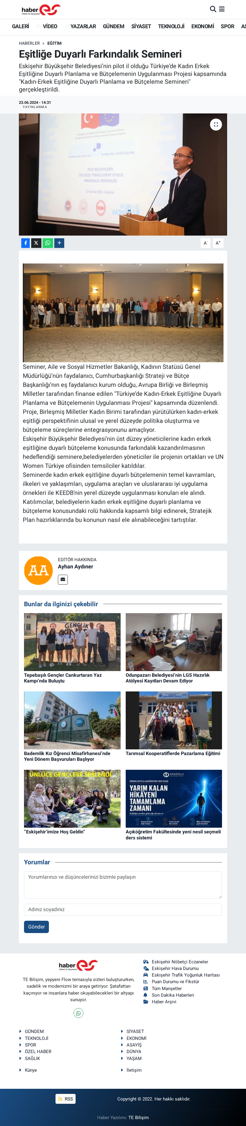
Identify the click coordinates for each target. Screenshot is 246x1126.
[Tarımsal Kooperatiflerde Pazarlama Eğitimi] (174, 720)
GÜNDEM (113, 26)
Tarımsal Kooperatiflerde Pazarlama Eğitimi (173, 753)
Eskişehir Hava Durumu (175, 968)
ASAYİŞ (134, 1045)
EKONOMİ (202, 26)
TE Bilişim (138, 1117)
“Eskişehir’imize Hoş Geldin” (54, 832)
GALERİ (20, 26)
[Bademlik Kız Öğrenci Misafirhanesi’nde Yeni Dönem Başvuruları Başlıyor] (72, 720)
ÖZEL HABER (38, 1051)
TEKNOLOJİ (171, 26)
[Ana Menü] (222, 9)
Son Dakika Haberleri (173, 995)
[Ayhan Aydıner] (38, 570)
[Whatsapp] (78, 1013)
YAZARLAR (83, 26)
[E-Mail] (63, 580)
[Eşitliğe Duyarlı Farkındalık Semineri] (123, 174)
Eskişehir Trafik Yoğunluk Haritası (186, 975)
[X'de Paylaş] (36, 243)
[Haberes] (41, 9)
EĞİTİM (54, 43)
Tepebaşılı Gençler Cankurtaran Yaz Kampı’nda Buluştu (63, 678)
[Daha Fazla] (59, 243)
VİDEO (49, 26)
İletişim (134, 1070)
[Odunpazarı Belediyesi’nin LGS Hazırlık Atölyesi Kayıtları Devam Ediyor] (174, 642)
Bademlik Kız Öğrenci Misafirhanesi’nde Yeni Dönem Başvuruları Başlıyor (67, 756)
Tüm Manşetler (167, 988)
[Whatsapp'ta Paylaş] (48, 243)
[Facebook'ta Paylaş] (25, 243)
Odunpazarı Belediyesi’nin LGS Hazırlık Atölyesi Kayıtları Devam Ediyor (168, 678)
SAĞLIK (32, 1058)
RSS (68, 1099)
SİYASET (141, 26)
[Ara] (213, 9)
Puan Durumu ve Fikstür (175, 981)
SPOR (227, 26)
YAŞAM (134, 1058)
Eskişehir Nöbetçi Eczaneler (180, 962)
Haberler (29, 43)
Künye (31, 1070)
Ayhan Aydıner (75, 566)
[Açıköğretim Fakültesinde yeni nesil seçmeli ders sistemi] (174, 798)
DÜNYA (134, 1051)
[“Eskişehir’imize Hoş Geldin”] (72, 798)
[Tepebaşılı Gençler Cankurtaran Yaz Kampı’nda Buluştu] (72, 642)
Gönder (36, 927)
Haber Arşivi (164, 1001)
